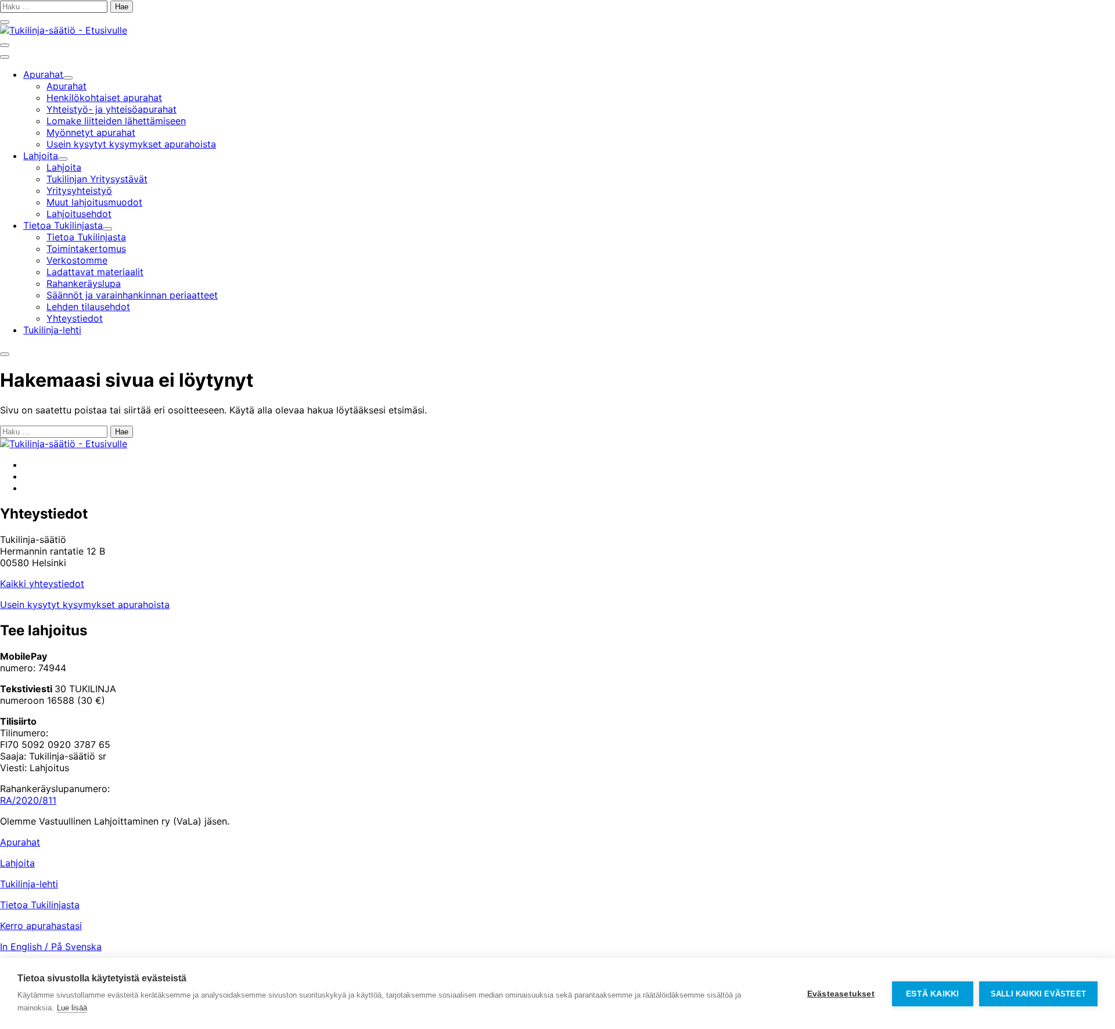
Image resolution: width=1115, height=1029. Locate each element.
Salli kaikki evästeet (1038, 994)
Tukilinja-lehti (29, 884)
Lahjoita (17, 863)
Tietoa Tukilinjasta (40, 905)
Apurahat (20, 842)
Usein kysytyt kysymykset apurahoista (85, 604)
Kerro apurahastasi (41, 925)
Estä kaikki (932, 994)
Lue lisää (72, 1007)
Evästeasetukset (841, 994)
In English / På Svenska (51, 946)
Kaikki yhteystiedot (42, 583)
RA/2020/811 (28, 800)
